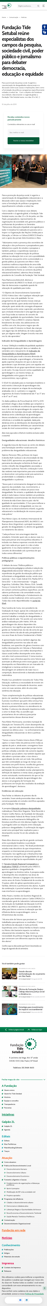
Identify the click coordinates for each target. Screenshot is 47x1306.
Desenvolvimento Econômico (18, 1176)
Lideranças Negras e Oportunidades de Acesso (24, 1209)
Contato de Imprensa (12, 1267)
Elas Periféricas (10, 1144)
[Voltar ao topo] (45, 1288)
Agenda (7, 1130)
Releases (7, 1271)
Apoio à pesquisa (13, 1188)
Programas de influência (13, 1199)
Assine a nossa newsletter (23, 141)
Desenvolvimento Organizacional (17, 1223)
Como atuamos (10, 1162)
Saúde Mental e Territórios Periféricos (20, 1216)
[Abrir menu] (43, 6)
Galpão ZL (8, 1126)
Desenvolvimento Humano (17, 1169)
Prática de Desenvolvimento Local (17, 1165)
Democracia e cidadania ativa (17, 1206)
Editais (7, 1140)
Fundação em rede (13, 1230)
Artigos (7, 1253)
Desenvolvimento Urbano (16, 1173)
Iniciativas (8, 1114)
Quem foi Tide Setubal (13, 1094)
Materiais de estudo (12, 1256)
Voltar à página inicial (16, 1029)
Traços (7, 1151)
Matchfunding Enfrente (13, 1148)
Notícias (24, 17)
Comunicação (9, 1220)
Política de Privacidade (34, 1294)
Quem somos (9, 1090)
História (7, 1097)
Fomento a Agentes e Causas (15, 1180)
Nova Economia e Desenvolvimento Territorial (24, 1213)
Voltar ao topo (36, 1029)
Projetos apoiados (13, 1195)
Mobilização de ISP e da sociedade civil (21, 1192)
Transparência (9, 1104)
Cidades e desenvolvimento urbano (20, 1202)
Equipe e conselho (11, 1101)
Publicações (9, 1249)
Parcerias (8, 1108)
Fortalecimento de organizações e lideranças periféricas (23, 1184)
